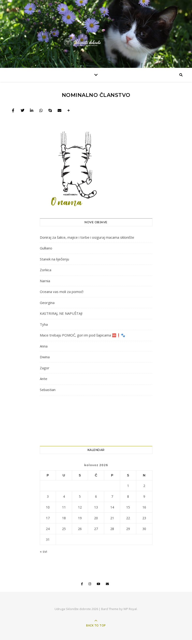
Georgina (47, 302)
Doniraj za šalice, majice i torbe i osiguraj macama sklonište (87, 237)
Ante (43, 378)
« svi (43, 551)
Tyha (44, 324)
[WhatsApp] (41, 110)
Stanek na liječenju (54, 259)
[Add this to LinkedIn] (31, 110)
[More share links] (68, 110)
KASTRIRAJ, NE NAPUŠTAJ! (61, 313)
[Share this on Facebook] (13, 110)
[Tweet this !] (22, 110)
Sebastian (47, 389)
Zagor (44, 368)
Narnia (45, 280)
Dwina (45, 357)
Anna (44, 346)
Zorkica (45, 269)
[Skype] (50, 110)
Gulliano (46, 248)
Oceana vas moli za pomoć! (61, 291)
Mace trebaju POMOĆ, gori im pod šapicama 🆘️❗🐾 (82, 335)
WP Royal (130, 609)
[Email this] (59, 110)
